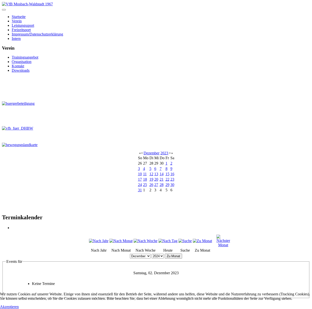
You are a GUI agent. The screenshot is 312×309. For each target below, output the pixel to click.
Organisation (21, 62)
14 (162, 174)
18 (145, 179)
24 (140, 185)
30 (172, 185)
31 (140, 190)
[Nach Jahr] (98, 241)
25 (145, 185)
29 (167, 185)
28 (162, 185)
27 (156, 185)
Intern (16, 38)
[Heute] (167, 241)
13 (156, 174)
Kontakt (18, 66)
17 (140, 179)
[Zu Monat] (202, 241)
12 (151, 174)
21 (162, 179)
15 (167, 174)
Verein (17, 21)
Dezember (151, 153)
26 (151, 185)
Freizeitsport (21, 30)
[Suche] (185, 241)
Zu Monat (173, 256)
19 (151, 179)
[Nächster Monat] (223, 245)
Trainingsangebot (25, 57)
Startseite (19, 17)
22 (167, 179)
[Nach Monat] (121, 241)
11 (145, 174)
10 (140, 174)
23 (172, 179)
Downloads (20, 70)
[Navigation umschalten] (4, 9)
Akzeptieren (9, 307)
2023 (164, 153)
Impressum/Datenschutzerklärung (37, 34)
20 (156, 179)
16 (172, 174)
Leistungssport (23, 25)
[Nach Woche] (145, 241)
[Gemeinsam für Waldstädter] (33, 87)
